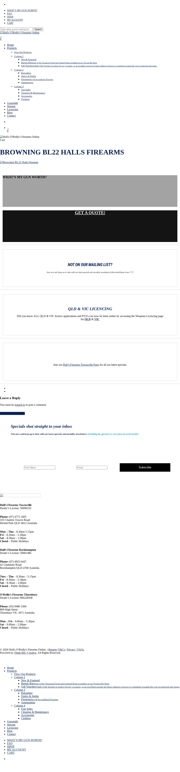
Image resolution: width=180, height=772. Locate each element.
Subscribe (145, 467)
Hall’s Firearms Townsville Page (81, 364)
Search (38, 29)
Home (10, 667)
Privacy (71, 649)
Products (12, 670)
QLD (88, 319)
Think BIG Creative (25, 652)
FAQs (80, 649)
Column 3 (19, 689)
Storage (11, 724)
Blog (9, 730)
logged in (20, 404)
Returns (52, 649)
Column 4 (19, 705)
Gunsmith (12, 721)
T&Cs (61, 649)
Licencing (12, 727)
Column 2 (19, 677)
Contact (11, 734)
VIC (96, 319)
